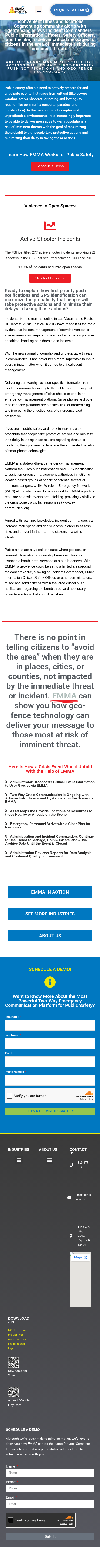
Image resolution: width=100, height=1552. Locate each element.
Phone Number (14, 1071)
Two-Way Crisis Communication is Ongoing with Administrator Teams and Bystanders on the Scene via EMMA (49, 798)
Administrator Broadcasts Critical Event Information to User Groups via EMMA (50, 783)
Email (8, 1053)
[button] (38, 9)
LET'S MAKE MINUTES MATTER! (50, 1111)
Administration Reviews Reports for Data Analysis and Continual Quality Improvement (48, 854)
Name (11, 1466)
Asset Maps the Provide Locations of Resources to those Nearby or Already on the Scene (48, 812)
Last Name (12, 1035)
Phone (11, 1482)
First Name (12, 1016)
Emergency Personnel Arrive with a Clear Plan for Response (47, 825)
